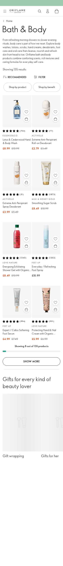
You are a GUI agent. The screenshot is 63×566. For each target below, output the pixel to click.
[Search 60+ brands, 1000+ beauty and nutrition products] (39, 11)
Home (9, 21)
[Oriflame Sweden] (17, 11)
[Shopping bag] (56, 11)
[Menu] (5, 11)
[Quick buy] (26, 119)
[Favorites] (26, 112)
